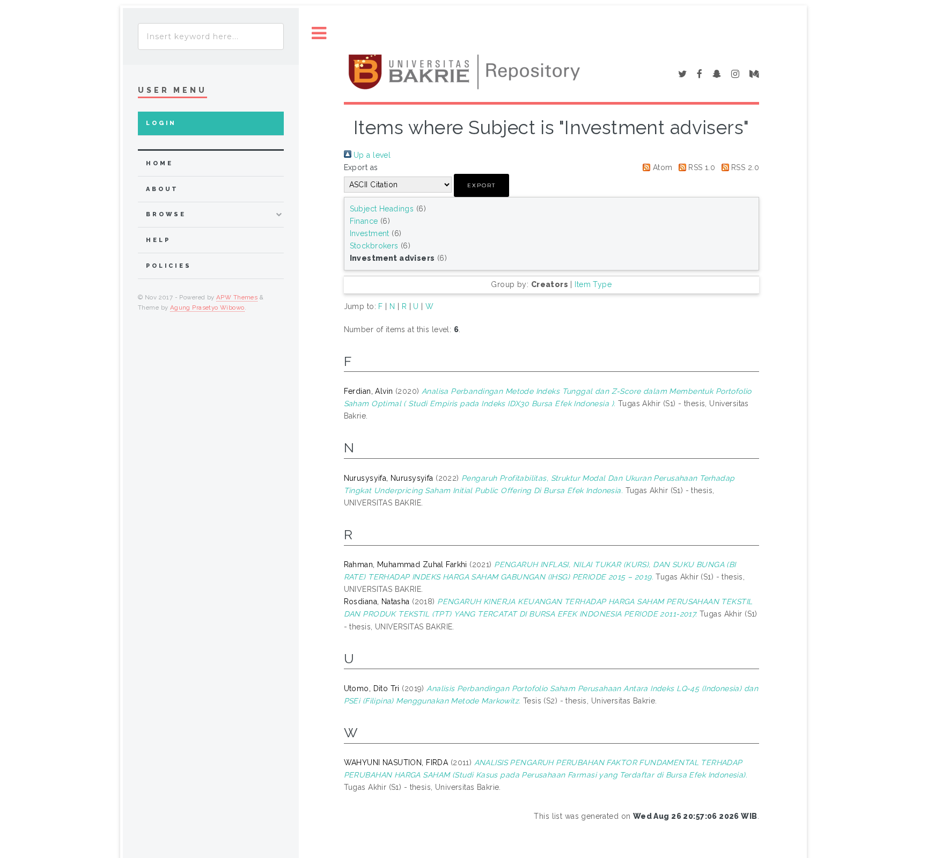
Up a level (371, 155)
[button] (481, 185)
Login (161, 123)
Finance (364, 221)
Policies (169, 265)
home (159, 163)
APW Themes (237, 297)
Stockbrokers (374, 245)
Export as (361, 167)
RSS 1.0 (700, 167)
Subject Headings (382, 208)
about (162, 189)
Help (158, 240)
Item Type (593, 284)
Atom (661, 167)
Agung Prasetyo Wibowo (207, 307)
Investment (369, 233)
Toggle (319, 33)
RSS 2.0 (744, 167)
